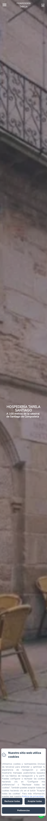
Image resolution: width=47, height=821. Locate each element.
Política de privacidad (32, 796)
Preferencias (23, 810)
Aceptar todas (35, 801)
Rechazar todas (12, 801)
